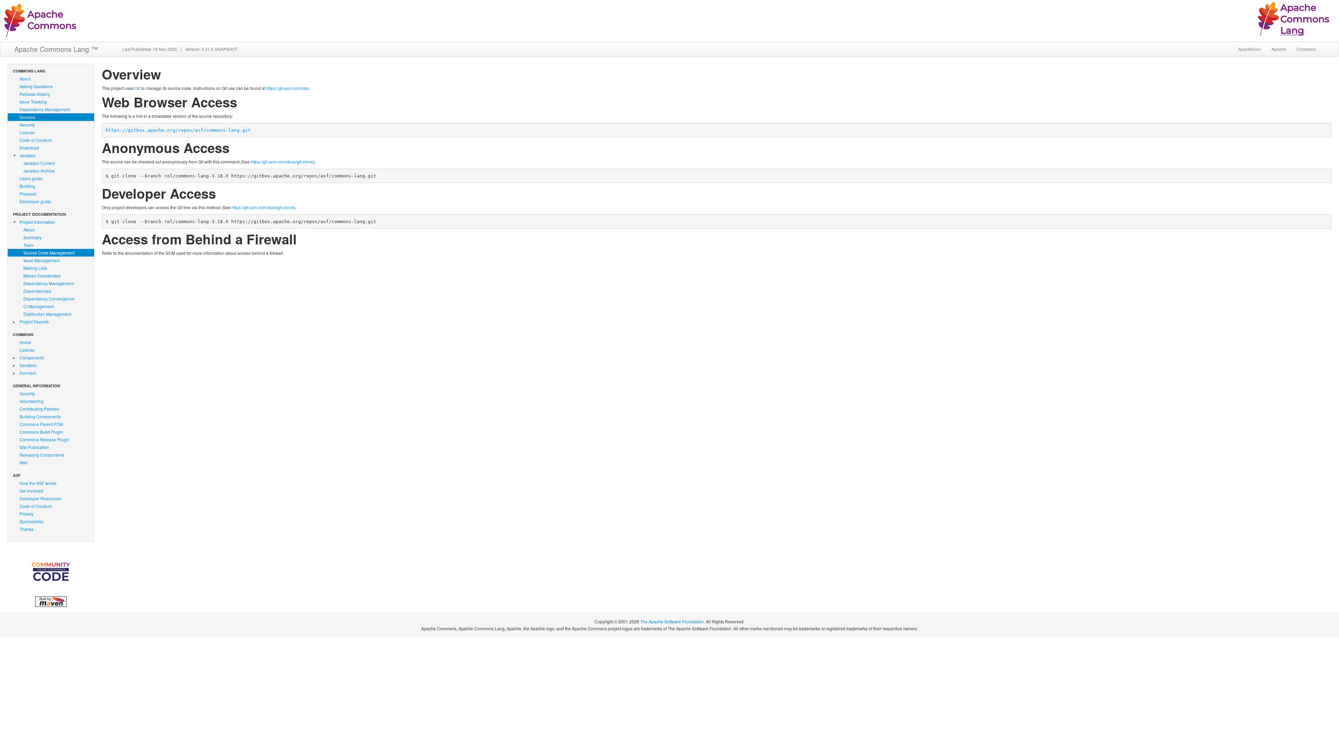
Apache (1278, 49)
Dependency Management (45, 109)
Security (27, 125)
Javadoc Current (39, 163)
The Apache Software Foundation (672, 621)
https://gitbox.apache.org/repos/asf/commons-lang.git (178, 130)
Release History (35, 94)
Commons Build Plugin (41, 432)
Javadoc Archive (39, 171)
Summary (32, 237)
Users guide (31, 178)
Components (32, 357)
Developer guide (35, 201)
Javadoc (28, 155)
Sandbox (28, 365)
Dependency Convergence (49, 299)
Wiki (24, 462)
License (27, 132)
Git (137, 88)
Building (27, 186)
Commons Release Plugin (44, 439)
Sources (27, 117)
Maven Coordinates (42, 276)
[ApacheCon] (50, 571)
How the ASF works (38, 483)
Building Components (40, 416)
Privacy (26, 514)
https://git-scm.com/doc (287, 88)
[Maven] (50, 600)
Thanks (26, 529)
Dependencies (37, 291)
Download (29, 148)
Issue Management (41, 260)
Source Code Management (49, 253)
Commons (1306, 49)
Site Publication (34, 447)
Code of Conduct (36, 140)
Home (25, 342)
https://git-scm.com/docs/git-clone (282, 162)
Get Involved (31, 491)
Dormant (28, 373)
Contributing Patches (39, 409)
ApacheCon (1249, 49)
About (25, 79)
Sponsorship (32, 521)
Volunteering (32, 401)
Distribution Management (47, 314)
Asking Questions (36, 86)
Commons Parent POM (41, 424)
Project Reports (34, 322)
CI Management (38, 306)
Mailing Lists (35, 268)
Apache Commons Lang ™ (56, 49)
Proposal (28, 194)
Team (28, 245)
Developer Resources (40, 498)
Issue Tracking (33, 102)
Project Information (37, 222)
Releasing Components (42, 455)
